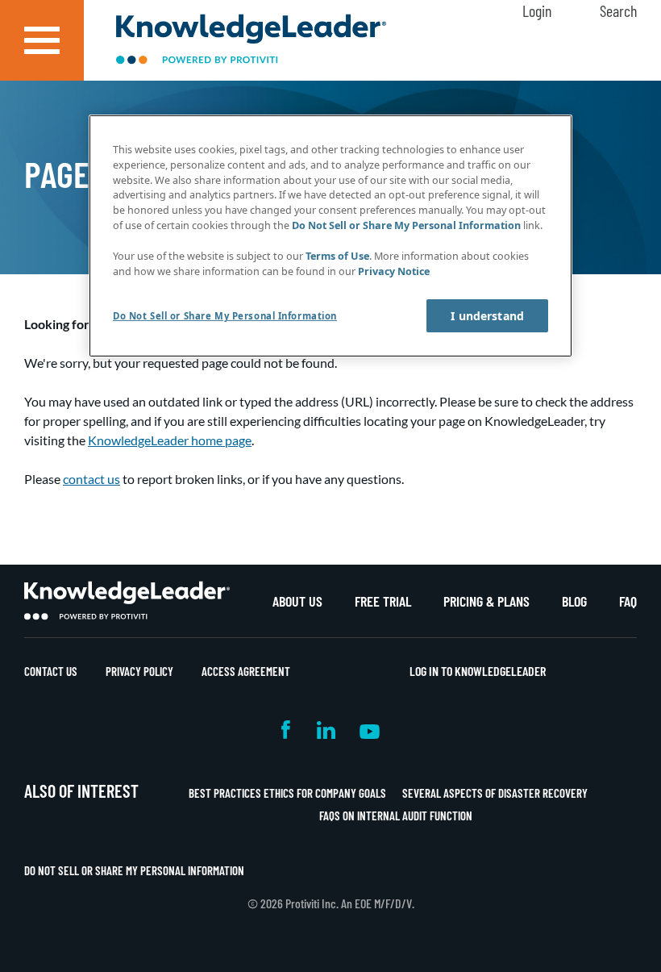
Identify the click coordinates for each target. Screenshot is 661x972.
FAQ (628, 601)
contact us (91, 478)
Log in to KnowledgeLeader (477, 670)
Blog (574, 601)
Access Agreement (246, 671)
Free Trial (383, 601)
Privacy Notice (394, 271)
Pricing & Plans (486, 601)
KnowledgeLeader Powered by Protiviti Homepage (127, 601)
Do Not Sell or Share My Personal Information (134, 870)
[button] (42, 40)
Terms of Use (337, 256)
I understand (487, 315)
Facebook (287, 729)
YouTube (370, 729)
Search (618, 10)
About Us (297, 601)
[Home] (251, 41)
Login (536, 10)
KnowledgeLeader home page (170, 440)
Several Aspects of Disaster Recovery (495, 793)
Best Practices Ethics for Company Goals (287, 793)
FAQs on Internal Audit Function (395, 815)
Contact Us (50, 671)
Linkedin (326, 729)
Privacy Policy (139, 671)
